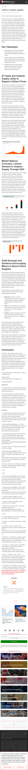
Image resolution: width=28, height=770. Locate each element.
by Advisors (11, 3)
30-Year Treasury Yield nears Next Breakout (12, 665)
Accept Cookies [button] (20, 767)
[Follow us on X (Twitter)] (10, 630)
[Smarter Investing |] (8, 1)
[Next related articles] (15, 602)
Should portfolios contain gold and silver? (20, 620)
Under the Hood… (6, 673)
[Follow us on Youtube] (18, 630)
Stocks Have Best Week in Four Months (11, 689)
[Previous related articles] (12, 602)
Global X (4, 12)
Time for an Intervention (8, 681)
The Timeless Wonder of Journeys (10, 697)
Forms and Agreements (23, 646)
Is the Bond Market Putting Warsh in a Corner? (13, 705)
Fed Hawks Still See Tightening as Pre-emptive (12, 714)
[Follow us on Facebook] (5, 630)
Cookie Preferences (7, 767)
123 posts (5, 593)
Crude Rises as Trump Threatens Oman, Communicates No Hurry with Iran (11, 656)
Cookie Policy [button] (5, 763)
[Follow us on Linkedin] (14, 630)
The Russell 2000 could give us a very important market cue (7, 621)
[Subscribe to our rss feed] (23, 630)
